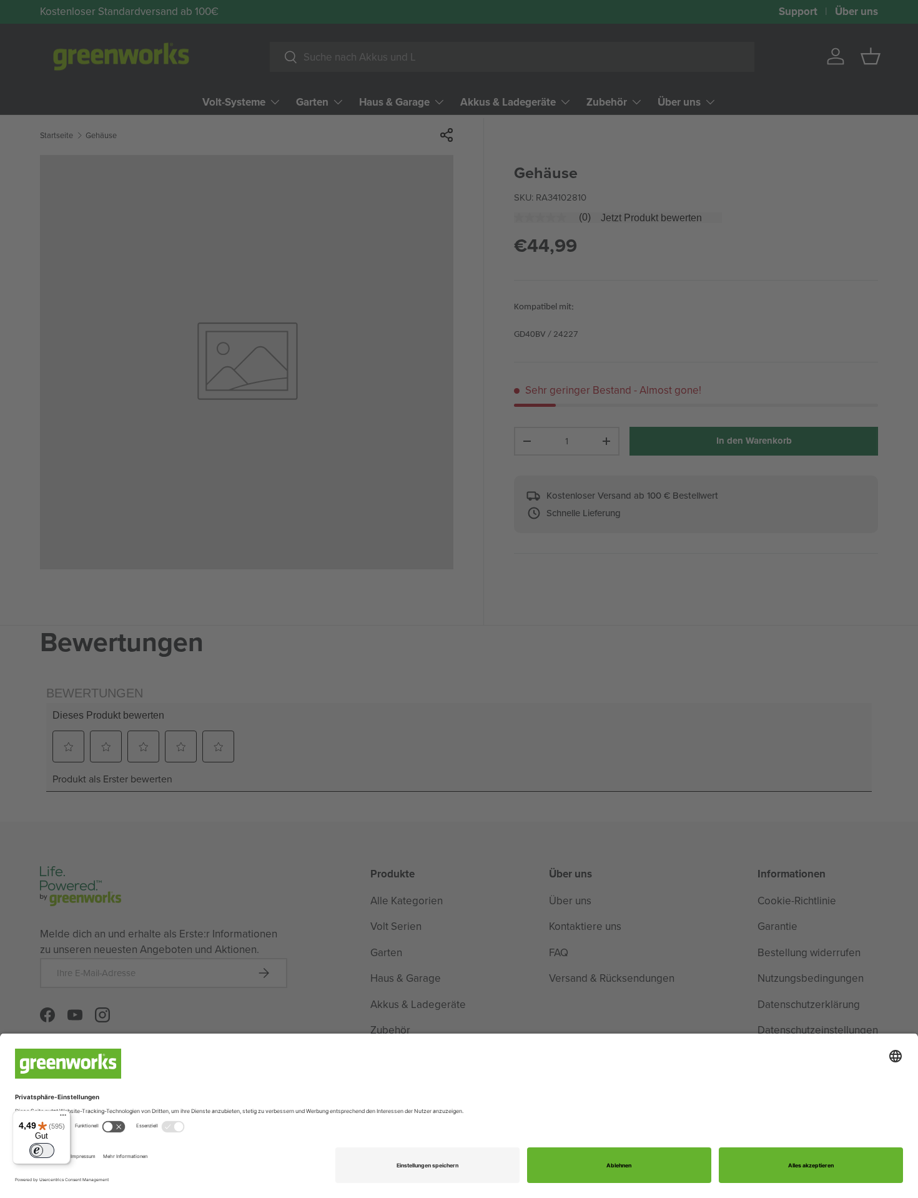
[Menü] (63, 1118)
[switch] (41, 1150)
